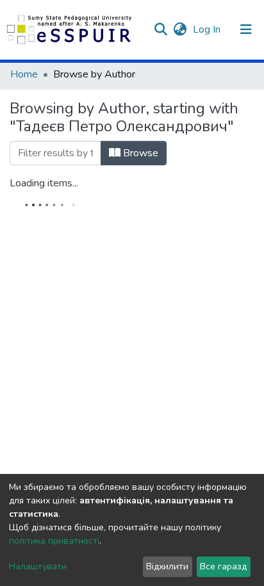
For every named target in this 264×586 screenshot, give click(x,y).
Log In (208, 29)
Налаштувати (38, 566)
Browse (139, 153)
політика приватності (54, 541)
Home (24, 74)
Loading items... (44, 183)
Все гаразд (223, 566)
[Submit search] (160, 29)
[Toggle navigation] (246, 29)
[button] (179, 29)
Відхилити (167, 566)
